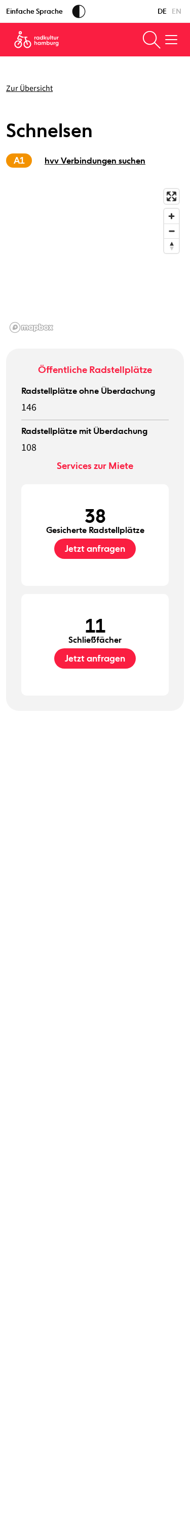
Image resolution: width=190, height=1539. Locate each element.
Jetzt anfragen (95, 548)
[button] (95, 260)
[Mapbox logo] (31, 327)
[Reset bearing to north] (171, 245)
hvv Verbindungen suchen (95, 160)
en (176, 11)
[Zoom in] (171, 216)
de (162, 11)
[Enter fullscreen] (171, 196)
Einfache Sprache (34, 11)
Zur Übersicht (29, 88)
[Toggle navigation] (171, 39)
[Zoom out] (171, 231)
